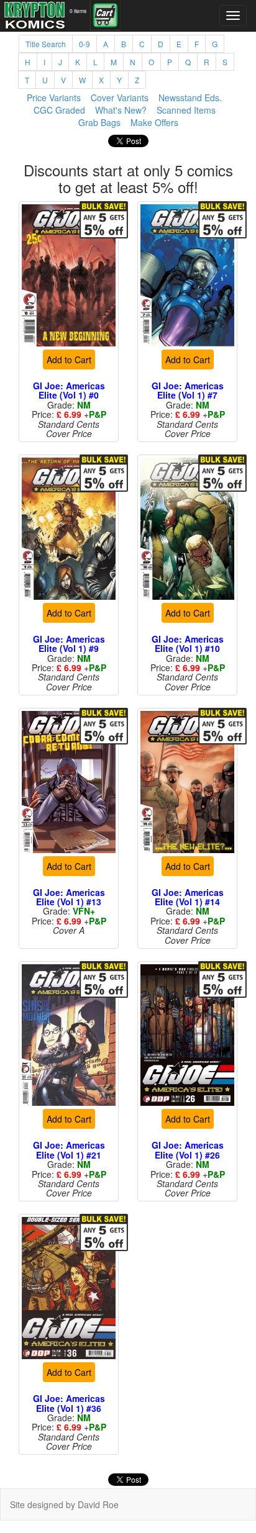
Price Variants (54, 97)
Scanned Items (186, 110)
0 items (78, 10)
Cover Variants (120, 97)
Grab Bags (99, 122)
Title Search (45, 43)
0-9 (84, 43)
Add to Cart (69, 359)
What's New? (121, 110)
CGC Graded (59, 110)
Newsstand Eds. (190, 97)
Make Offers (154, 122)
